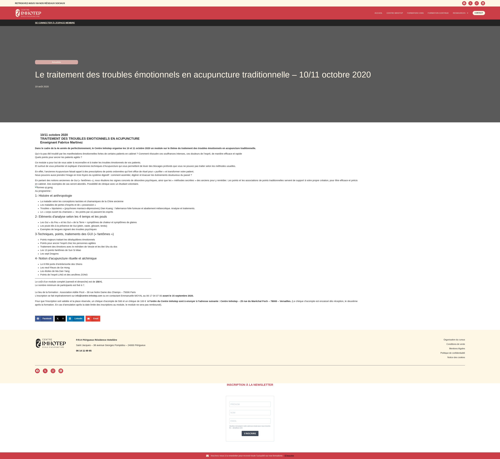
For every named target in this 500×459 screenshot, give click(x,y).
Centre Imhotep (395, 13)
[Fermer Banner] (497, 455)
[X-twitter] (470, 3)
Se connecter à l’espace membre (55, 23)
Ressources (459, 13)
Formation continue (438, 13)
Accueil (378, 13)
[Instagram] (477, 3)
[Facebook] (464, 3)
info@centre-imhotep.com (88, 295)
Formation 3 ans (415, 13)
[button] (44, 319)
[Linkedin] (483, 3)
